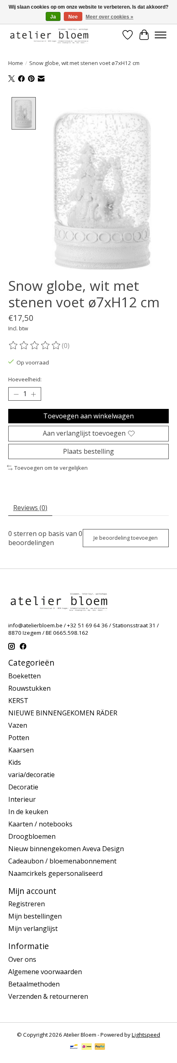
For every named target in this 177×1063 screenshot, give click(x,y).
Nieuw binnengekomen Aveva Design (66, 848)
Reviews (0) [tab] (30, 507)
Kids (14, 762)
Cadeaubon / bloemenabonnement (62, 861)
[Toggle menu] (160, 35)
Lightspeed (146, 1034)
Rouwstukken (29, 688)
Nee (73, 17)
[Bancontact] (74, 1047)
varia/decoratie (31, 774)
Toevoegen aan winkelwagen (88, 415)
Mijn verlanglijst (33, 928)
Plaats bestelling (88, 451)
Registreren (26, 903)
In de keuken (28, 811)
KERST (18, 700)
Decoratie (23, 786)
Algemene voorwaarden (45, 971)
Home (15, 63)
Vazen (17, 725)
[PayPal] (100, 1047)
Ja (53, 17)
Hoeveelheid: (25, 379)
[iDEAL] (87, 1047)
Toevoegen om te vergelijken (51, 467)
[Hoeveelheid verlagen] (16, 394)
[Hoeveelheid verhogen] (33, 394)
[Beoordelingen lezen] (35, 345)
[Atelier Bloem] (49, 34)
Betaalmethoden (34, 984)
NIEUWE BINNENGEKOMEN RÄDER (62, 712)
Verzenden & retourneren (48, 996)
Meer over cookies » (109, 17)
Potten (18, 737)
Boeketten (24, 675)
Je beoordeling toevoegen (125, 537)
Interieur (22, 799)
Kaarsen (21, 749)
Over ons (22, 959)
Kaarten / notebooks (40, 824)
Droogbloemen (32, 836)
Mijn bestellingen (35, 916)
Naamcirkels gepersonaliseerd (55, 873)
